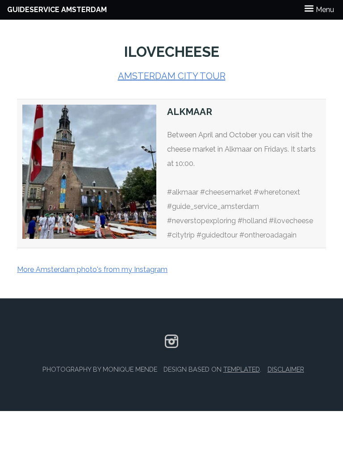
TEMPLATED (241, 369)
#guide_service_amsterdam (213, 206)
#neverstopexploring (201, 220)
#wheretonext (277, 192)
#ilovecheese (291, 220)
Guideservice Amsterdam (57, 9)
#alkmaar (182, 192)
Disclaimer (286, 369)
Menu (324, 9)
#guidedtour (217, 235)
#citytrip (181, 235)
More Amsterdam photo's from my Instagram (92, 269)
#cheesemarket (226, 192)
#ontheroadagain (268, 235)
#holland (252, 220)
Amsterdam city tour (172, 76)
